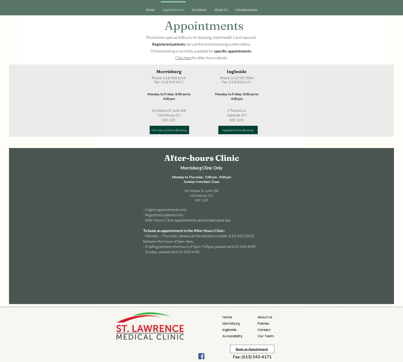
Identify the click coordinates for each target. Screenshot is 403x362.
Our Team (266, 336)
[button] (199, 7)
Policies (263, 323)
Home (227, 317)
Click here (183, 57)
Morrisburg (231, 323)
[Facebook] (201, 356)
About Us (265, 317)
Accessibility (232, 336)
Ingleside (229, 329)
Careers (264, 329)
